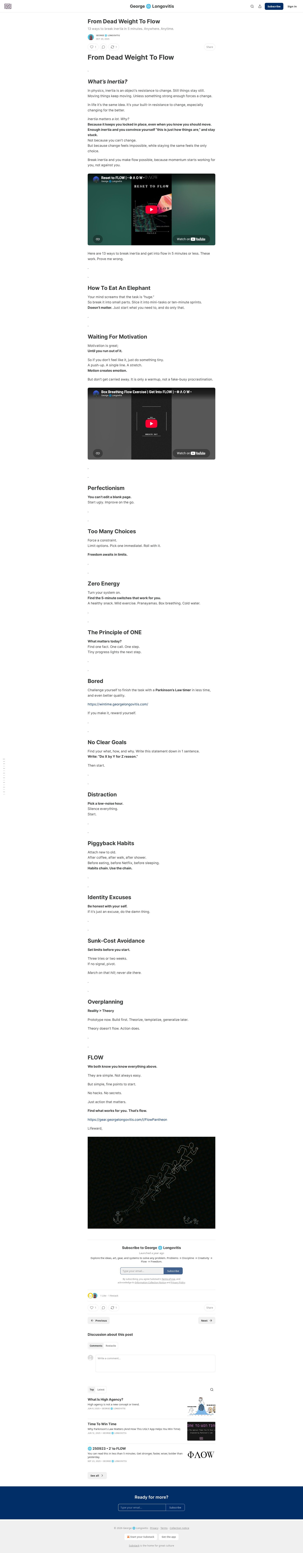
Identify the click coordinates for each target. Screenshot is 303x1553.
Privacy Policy (178, 1282)
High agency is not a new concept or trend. (113, 1404)
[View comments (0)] (103, 46)
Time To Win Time (102, 1424)
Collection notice (179, 1528)
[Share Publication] (259, 6)
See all (94, 1475)
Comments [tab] (96, 1345)
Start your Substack (142, 1536)
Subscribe (274, 6)
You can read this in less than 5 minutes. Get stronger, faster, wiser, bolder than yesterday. (135, 1455)
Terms (164, 1528)
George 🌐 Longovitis (108, 35)
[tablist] (103, 1345)
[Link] (83, 57)
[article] (151, 1406)
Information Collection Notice (150, 1282)
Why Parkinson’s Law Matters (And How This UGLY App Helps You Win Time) (134, 1429)
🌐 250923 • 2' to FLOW (107, 1449)
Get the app (169, 1536)
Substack (134, 1545)
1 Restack (113, 1295)
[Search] (252, 6)
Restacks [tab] (111, 1345)
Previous (101, 1320)
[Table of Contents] (3, 776)
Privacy (154, 1528)
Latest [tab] (101, 1389)
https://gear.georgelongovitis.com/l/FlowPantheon (127, 1120)
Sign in (292, 6)
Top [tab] (92, 1389)
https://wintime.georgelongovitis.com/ (118, 704)
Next (204, 1320)
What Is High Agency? (105, 1399)
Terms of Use (168, 1279)
